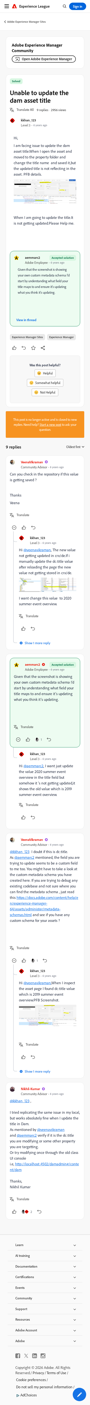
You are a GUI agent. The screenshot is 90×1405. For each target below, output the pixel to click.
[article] (45, 495)
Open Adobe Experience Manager (47, 59)
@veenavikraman (37, 549)
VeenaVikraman (32, 462)
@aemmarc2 (33, 765)
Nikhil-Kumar (30, 1089)
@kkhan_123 (20, 851)
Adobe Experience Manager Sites (26, 21)
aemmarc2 (32, 257)
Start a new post (50, 424)
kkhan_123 (28, 120)
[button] (25, 110)
